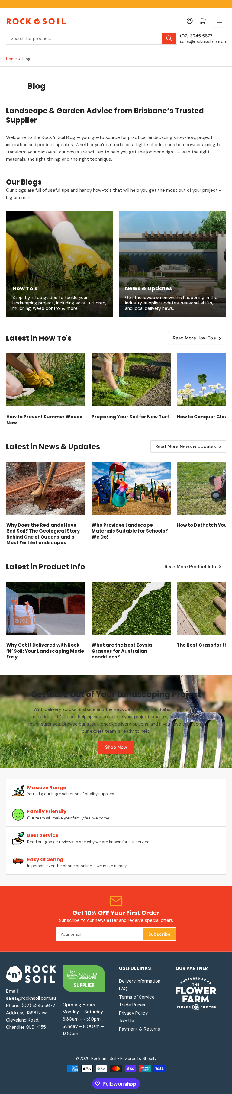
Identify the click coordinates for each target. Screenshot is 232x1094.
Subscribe (159, 934)
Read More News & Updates (185, 446)
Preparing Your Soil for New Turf (130, 416)
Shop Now (116, 747)
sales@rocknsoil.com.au (31, 998)
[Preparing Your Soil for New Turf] (131, 379)
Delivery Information (139, 981)
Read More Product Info (190, 567)
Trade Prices (132, 1005)
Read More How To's (194, 338)
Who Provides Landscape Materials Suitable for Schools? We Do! (130, 531)
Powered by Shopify (138, 1058)
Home (11, 58)
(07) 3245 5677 (38, 1005)
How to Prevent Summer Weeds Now (44, 419)
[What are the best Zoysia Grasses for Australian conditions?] (131, 608)
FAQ (123, 989)
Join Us (126, 1021)
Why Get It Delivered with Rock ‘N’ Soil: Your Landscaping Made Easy (45, 651)
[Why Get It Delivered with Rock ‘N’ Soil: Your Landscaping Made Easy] (45, 608)
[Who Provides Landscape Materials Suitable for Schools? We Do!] (131, 488)
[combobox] (91, 38)
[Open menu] (219, 20)
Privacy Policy (133, 1013)
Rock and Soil (103, 1058)
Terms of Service (137, 997)
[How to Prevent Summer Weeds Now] (45, 379)
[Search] (169, 38)
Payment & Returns (139, 1029)
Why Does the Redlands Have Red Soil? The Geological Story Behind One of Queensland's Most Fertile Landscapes (43, 534)
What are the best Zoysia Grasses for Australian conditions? (122, 651)
